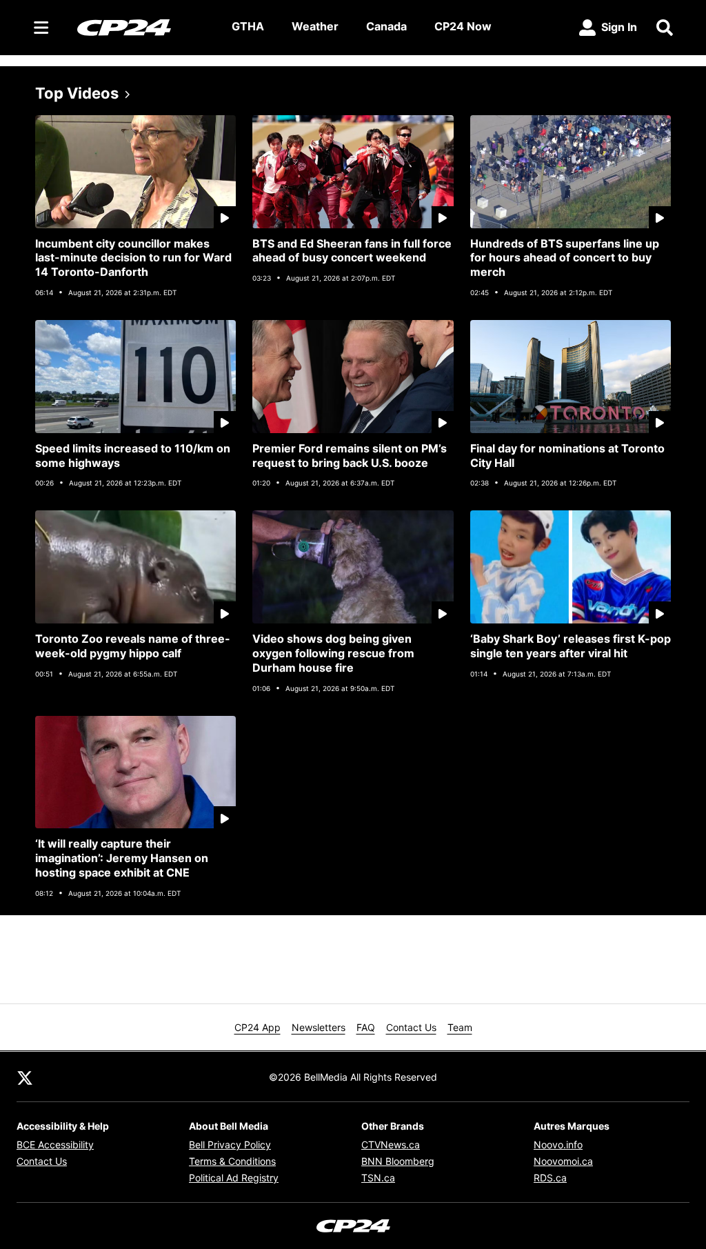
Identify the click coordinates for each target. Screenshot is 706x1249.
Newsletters (318, 1027)
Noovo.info (558, 1144)
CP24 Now (463, 26)
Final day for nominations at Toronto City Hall (567, 455)
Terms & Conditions (232, 1161)
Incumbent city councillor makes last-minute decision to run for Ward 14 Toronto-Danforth (133, 258)
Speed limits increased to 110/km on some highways (132, 455)
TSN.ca (378, 1177)
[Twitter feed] (25, 1076)
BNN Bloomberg (397, 1161)
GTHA (248, 26)
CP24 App (257, 1027)
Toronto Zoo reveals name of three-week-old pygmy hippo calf (132, 646)
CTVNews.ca (390, 1144)
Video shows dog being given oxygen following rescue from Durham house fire (333, 653)
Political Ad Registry (234, 1177)
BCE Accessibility (55, 1144)
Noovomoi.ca (563, 1161)
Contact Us (411, 1027)
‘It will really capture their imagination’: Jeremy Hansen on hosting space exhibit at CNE (121, 858)
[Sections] (41, 27)
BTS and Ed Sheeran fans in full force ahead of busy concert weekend (352, 251)
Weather (315, 26)
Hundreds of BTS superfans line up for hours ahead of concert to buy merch (564, 258)
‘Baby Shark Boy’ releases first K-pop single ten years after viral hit (570, 646)
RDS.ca (550, 1177)
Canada (386, 26)
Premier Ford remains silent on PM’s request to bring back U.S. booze (349, 455)
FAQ (365, 1027)
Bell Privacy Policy (230, 1144)
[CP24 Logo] (143, 27)
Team (459, 1027)
